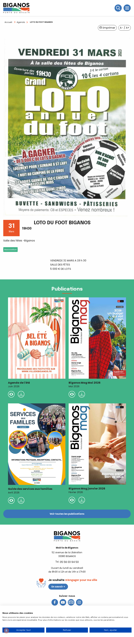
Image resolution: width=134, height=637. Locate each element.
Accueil (8, 22)
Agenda (21, 22)
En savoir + (58, 586)
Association (10, 249)
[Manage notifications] (6, 630)
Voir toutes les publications (67, 513)
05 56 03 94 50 (69, 562)
